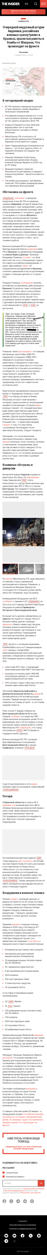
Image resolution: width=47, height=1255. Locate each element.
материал (30, 1088)
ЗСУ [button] (10, 1006)
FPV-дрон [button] (29, 747)
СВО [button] (5, 396)
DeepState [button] (8, 198)
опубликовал (27, 282)
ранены (36, 694)
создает (14, 899)
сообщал (15, 716)
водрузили (32, 249)
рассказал (7, 1057)
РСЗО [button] (19, 730)
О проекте (22, 1221)
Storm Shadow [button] (10, 880)
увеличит (16, 924)
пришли (6, 441)
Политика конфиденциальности (22, 1228)
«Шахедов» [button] (33, 601)
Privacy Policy (25, 1193)
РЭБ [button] (33, 305)
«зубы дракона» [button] (10, 789)
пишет (25, 265)
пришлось (7, 624)
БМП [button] (11, 1001)
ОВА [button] (24, 480)
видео (38, 405)
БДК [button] (39, 858)
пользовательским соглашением (33, 1188)
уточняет (26, 257)
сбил (5, 650)
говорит (6, 424)
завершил (38, 1035)
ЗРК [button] (5, 644)
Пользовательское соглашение (23, 1225)
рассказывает (25, 351)
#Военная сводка (9, 63)
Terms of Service (35, 1193)
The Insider (23, 52)
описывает (20, 198)
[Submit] (41, 1183)
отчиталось (33, 941)
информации (33, 477)
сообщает (8, 601)
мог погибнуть (26, 861)
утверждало (25, 727)
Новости (23, 21)
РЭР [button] (25, 305)
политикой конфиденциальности (14, 1191)
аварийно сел (9, 805)
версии (9, 578)
